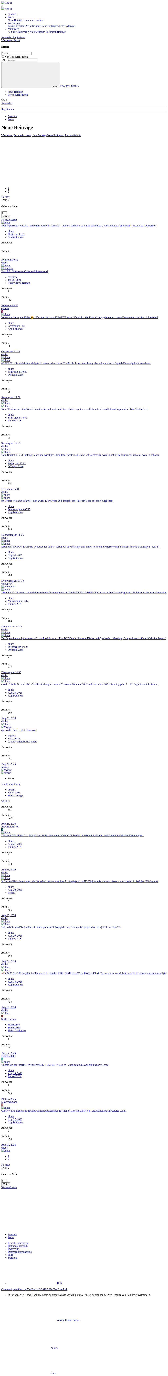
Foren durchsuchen (33, 20)
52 (9, 801)
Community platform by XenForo (34, 1289)
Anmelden (6, 103)
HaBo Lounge (15, 795)
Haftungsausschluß (18, 1246)
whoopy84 (6, 583)
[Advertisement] (84, 161)
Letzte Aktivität (67, 26)
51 (6, 801)
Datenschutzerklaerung (20, 1251)
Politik (11, 892)
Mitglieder (13, 29)
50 (2, 801)
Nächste (5, 196)
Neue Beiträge (15, 20)
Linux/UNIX (14, 420)
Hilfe (10, 1254)
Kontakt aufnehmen (18, 1243)
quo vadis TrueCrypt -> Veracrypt (18, 730)
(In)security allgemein (19, 282)
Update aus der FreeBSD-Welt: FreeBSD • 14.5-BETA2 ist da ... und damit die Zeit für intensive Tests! (54, 1064)
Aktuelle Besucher (17, 31)
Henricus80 (14, 1024)
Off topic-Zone (15, 374)
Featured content (16, 26)
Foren (11, 17)
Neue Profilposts (50, 26)
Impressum (13, 1248)
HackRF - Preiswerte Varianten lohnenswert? (24, 271)
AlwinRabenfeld (10, 826)
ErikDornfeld (8, 1056)
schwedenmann (9, 1101)
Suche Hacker (8, 1019)
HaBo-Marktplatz (17, 1030)
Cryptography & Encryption (22, 741)
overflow (12, 277)
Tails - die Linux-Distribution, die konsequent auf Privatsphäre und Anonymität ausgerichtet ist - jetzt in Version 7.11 (61, 927)
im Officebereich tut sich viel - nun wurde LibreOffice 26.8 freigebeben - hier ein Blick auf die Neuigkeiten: (57, 500)
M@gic (12, 735)
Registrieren (7, 109)
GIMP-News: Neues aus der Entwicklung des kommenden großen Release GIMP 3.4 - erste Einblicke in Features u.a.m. (63, 1110)
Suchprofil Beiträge (56, 31)
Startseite (12, 14)
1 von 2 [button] (5, 199)
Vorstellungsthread (11, 784)
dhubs (11, 231)
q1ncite (5, 308)
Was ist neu (14, 23)
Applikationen (15, 237)
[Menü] (2, 6)
